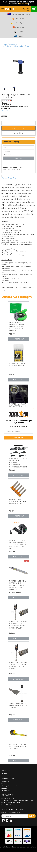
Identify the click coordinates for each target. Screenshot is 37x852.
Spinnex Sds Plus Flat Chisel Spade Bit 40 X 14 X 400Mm (18, 705)
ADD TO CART (19, 128)
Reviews (5, 178)
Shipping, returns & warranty (9, 786)
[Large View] (4, 89)
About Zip (4, 788)
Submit (31, 816)
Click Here (23, 4)
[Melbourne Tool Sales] (9, 8)
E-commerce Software (29, 847)
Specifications (15, 176)
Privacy (3, 784)
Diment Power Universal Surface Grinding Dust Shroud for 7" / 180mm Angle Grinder (18, 327)
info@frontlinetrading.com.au (12, 802)
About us (4, 773)
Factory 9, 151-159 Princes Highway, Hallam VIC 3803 (18, 800)
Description (5, 176)
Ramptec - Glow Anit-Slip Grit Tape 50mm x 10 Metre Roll (18, 406)
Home (5, 44)
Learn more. (4, 110)
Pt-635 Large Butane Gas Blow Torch (17, 46)
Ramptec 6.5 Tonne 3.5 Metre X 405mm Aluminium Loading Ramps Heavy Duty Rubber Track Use (17, 585)
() (34, 9)
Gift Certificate (5, 790)
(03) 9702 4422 (7, 804)
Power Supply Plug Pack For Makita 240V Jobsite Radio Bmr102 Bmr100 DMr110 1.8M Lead (17, 544)
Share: (4, 100)
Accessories (13, 44)
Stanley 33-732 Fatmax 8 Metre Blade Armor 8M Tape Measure (18, 746)
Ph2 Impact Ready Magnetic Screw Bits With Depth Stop (17, 502)
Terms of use (5, 781)
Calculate (19, 158)
